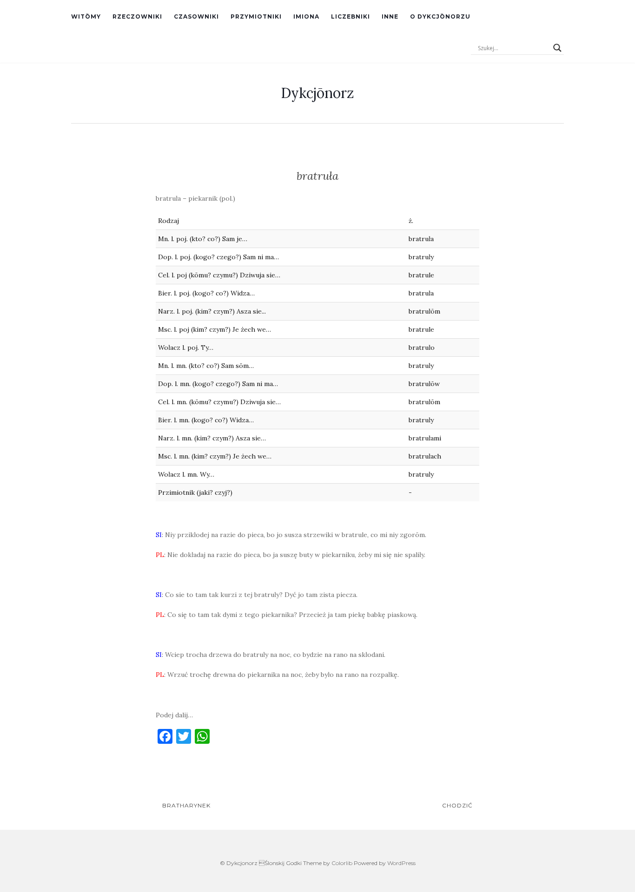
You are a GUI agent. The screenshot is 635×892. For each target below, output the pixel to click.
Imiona (306, 16)
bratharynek (185, 805)
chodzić (458, 805)
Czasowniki (196, 16)
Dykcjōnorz (317, 93)
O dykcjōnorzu (440, 16)
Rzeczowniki (137, 16)
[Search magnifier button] (557, 47)
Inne (390, 16)
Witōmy (86, 16)
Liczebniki (350, 16)
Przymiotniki (256, 16)
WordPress (401, 862)
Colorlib (341, 862)
